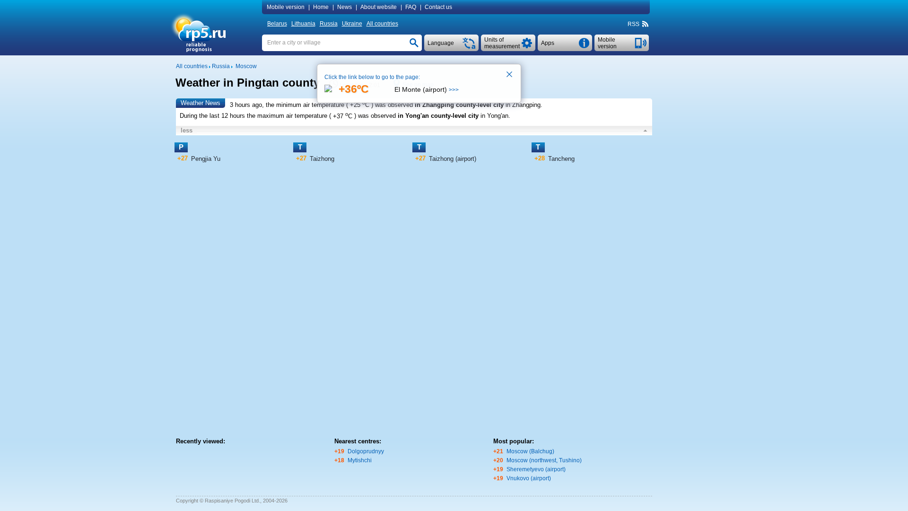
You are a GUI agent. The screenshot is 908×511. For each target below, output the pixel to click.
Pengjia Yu (205, 158)
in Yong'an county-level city (438, 116)
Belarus (277, 23)
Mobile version (286, 7)
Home (321, 7)
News (344, 7)
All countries (382, 23)
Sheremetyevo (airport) (536, 469)
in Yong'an (494, 116)
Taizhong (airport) (452, 158)
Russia (329, 23)
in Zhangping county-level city (459, 104)
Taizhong (322, 158)
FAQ (410, 7)
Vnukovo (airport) (528, 478)
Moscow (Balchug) (530, 451)
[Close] (510, 75)
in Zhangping (523, 104)
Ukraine (352, 23)
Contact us (438, 7)
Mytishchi (360, 460)
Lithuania (303, 23)
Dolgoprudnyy (366, 451)
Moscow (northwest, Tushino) (544, 460)
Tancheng (561, 158)
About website (378, 7)
